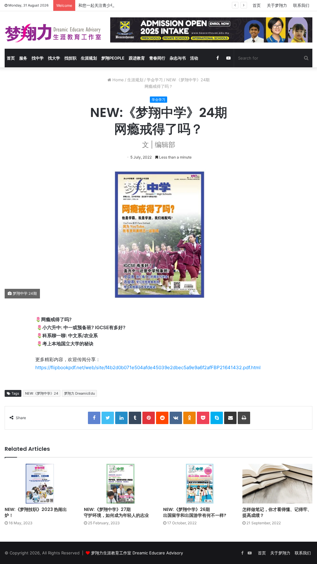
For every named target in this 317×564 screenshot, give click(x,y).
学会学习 (155, 79)
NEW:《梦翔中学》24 (41, 393)
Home (117, 79)
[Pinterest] (148, 418)
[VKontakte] (176, 418)
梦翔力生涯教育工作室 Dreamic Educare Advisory (137, 552)
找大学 (54, 58)
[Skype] (217, 418)
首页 (257, 5)
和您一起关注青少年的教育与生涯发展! (113, 5)
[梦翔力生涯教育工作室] (53, 33)
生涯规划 (89, 58)
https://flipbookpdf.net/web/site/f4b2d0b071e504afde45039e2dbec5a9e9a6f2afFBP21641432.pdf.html (148, 367)
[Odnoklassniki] (189, 418)
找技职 (70, 58)
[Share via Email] (230, 418)
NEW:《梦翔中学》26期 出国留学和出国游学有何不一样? (194, 512)
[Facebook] (94, 418)
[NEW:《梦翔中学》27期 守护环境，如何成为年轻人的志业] (119, 483)
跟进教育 (137, 58)
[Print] (244, 418)
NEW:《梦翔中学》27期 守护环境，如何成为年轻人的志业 (116, 512)
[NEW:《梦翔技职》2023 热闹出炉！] (40, 483)
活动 (194, 58)
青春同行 (157, 58)
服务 (23, 58)
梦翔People (112, 58)
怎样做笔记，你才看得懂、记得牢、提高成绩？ (277, 512)
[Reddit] (162, 418)
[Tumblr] (135, 418)
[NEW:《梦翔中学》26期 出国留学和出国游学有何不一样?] (198, 483)
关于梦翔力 (277, 5)
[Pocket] (203, 418)
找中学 (38, 58)
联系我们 (301, 5)
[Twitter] (108, 418)
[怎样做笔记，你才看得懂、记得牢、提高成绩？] (277, 483)
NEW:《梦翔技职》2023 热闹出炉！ (36, 512)
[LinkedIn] (121, 418)
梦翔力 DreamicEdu (79, 393)
